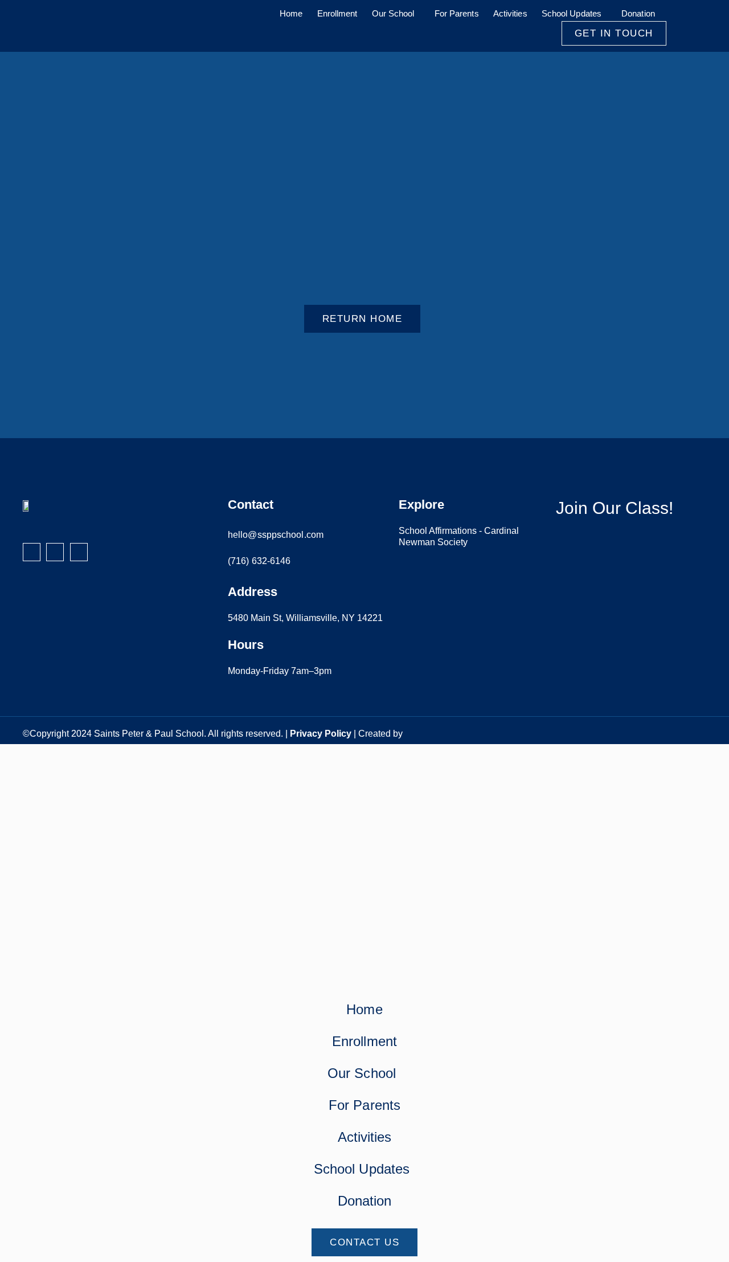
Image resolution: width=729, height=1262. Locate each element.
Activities (510, 13)
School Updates (571, 13)
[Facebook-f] (31, 552)
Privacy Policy (320, 733)
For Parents (457, 13)
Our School (393, 13)
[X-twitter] (79, 552)
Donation (638, 13)
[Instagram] (55, 552)
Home (291, 13)
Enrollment (337, 13)
